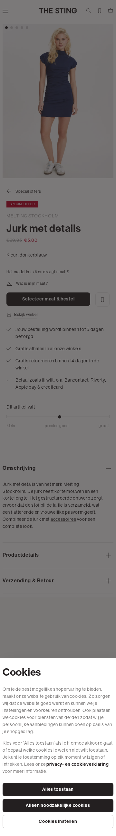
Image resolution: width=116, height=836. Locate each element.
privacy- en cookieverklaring (77, 764)
